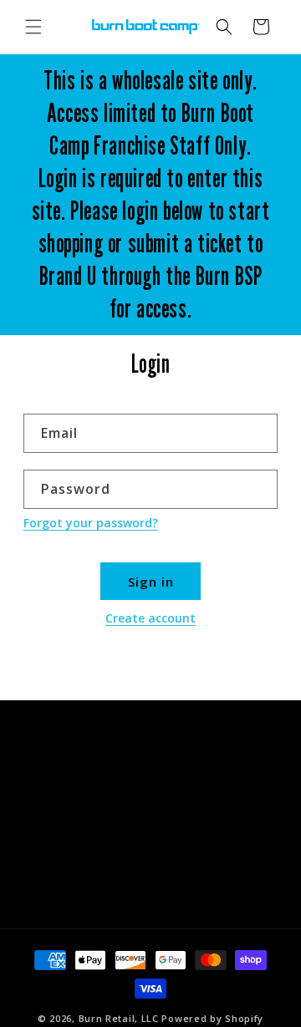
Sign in (151, 581)
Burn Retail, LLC (119, 1018)
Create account (150, 618)
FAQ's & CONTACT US (94, 809)
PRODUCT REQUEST (89, 847)
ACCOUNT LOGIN (81, 884)
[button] (33, 26)
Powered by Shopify (212, 1018)
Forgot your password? (90, 523)
